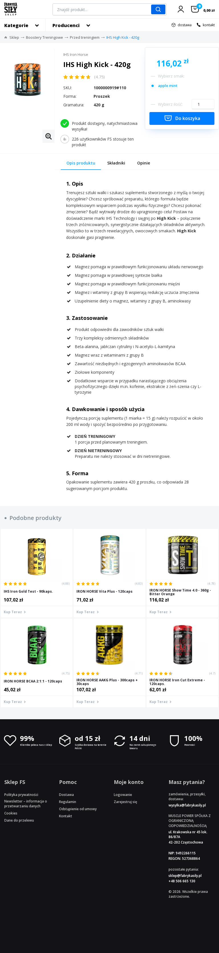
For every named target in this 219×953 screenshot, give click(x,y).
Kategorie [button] (16, 25)
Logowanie (123, 794)
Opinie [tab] (143, 163)
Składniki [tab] (116, 163)
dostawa (185, 25)
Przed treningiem (85, 37)
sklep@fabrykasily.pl (185, 875)
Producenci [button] (66, 25)
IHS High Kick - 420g (122, 37)
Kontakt (65, 816)
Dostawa (66, 794)
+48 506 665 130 (182, 881)
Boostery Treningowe (44, 37)
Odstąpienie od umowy (78, 808)
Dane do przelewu (19, 820)
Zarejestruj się (125, 801)
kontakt (209, 25)
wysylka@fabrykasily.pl (187, 805)
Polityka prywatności (21, 794)
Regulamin (67, 801)
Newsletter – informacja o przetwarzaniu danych (25, 803)
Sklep (14, 37)
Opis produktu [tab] (80, 163)
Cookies (10, 813)
